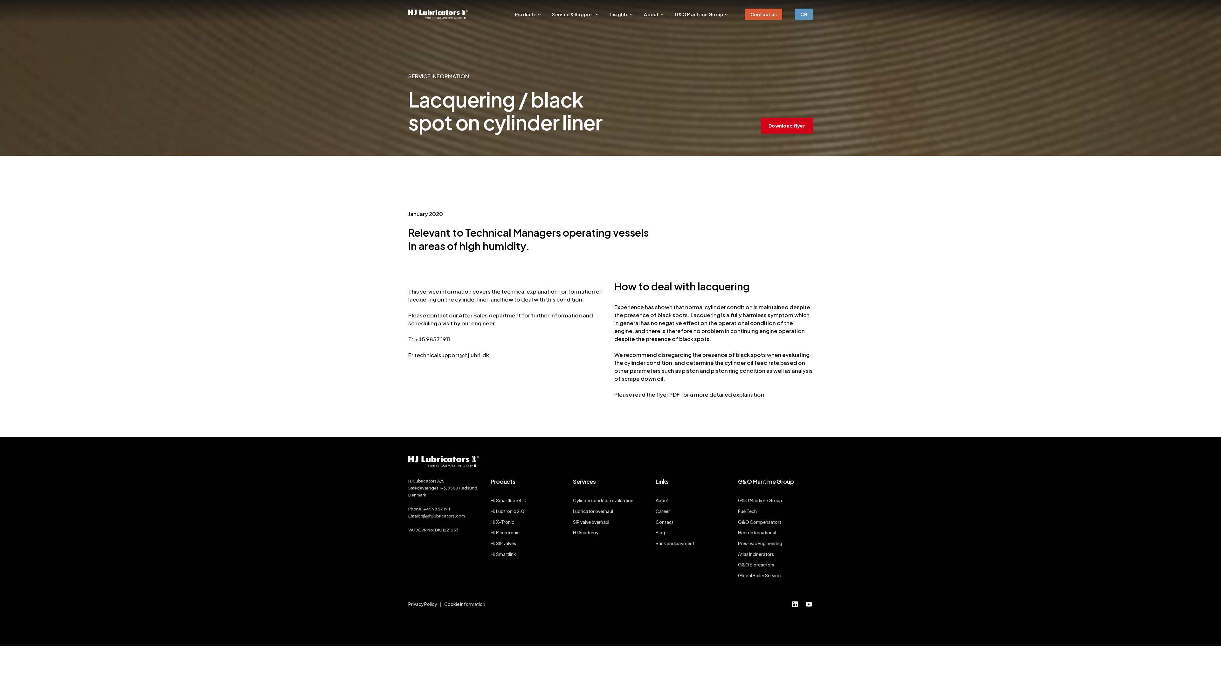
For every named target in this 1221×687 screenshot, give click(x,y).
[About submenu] (662, 14)
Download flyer (787, 125)
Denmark (417, 494)
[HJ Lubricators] (438, 14)
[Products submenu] (539, 14)
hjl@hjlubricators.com (443, 515)
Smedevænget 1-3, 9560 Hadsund (442, 487)
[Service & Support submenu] (597, 14)
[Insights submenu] (631, 14)
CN (803, 14)
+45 (427, 508)
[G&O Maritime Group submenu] (726, 14)
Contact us (763, 14)
